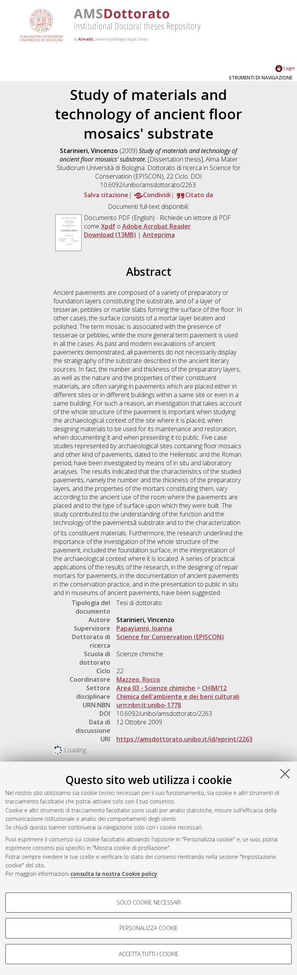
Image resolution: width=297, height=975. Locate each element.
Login (288, 68)
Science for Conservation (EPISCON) (170, 637)
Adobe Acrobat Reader (156, 226)
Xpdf (108, 226)
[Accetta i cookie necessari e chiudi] (285, 773)
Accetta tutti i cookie (149, 954)
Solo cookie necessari (149, 902)
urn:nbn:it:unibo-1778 (148, 705)
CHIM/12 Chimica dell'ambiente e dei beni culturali (177, 692)
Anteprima (159, 234)
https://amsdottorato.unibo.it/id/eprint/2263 (184, 739)
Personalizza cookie (148, 928)
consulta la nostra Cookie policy (113, 873)
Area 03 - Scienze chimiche (155, 688)
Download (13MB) (110, 234)
